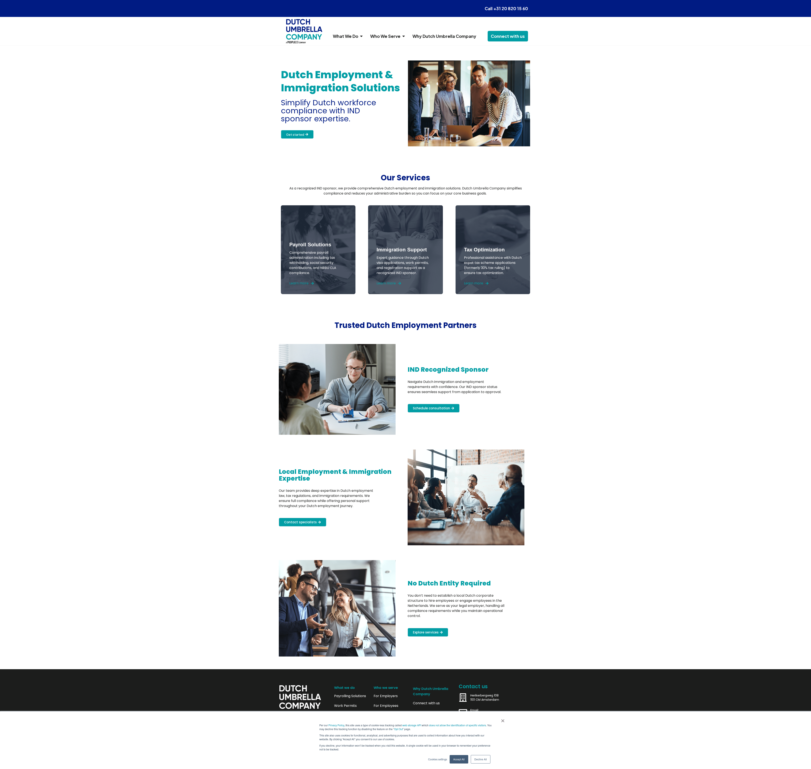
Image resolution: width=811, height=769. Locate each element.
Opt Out (398, 729)
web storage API (412, 725)
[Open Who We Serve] (403, 36)
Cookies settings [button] (437, 759)
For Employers (386, 696)
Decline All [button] (480, 759)
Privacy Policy (336, 725)
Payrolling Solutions (350, 696)
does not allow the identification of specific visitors (457, 725)
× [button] (502, 719)
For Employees (386, 705)
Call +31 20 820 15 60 (506, 8)
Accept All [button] (459, 759)
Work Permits (345, 705)
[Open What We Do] (361, 36)
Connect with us (426, 703)
